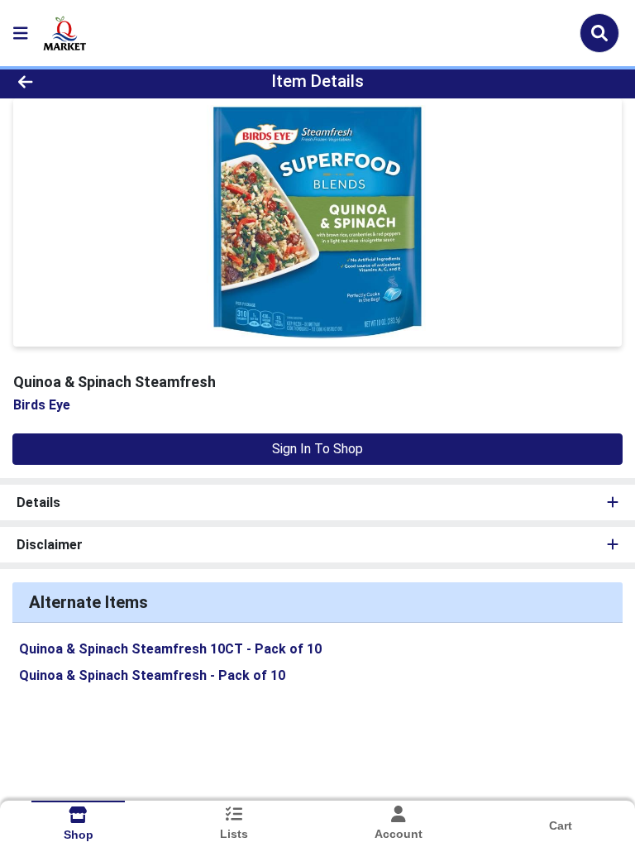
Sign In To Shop (317, 449)
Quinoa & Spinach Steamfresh (152, 675)
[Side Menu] (20, 33)
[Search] (599, 33)
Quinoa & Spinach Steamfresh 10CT (170, 649)
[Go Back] (89, 81)
